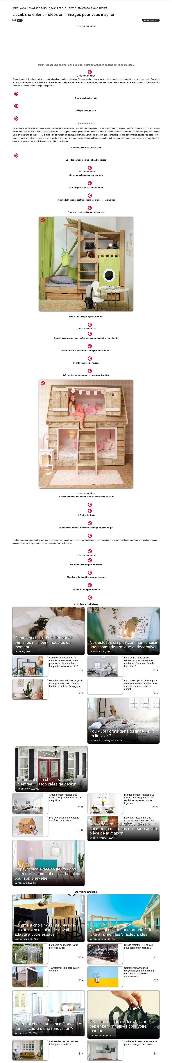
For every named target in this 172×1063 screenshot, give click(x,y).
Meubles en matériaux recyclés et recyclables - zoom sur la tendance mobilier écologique (66, 683)
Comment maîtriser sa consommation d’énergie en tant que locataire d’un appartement (139, 972)
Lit (16, 652)
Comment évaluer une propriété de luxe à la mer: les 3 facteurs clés (120, 932)
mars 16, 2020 (29, 883)
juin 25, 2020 (115, 740)
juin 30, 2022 (105, 652)
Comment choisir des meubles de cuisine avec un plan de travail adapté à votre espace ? (45, 930)
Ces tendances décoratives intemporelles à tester (63, 1043)
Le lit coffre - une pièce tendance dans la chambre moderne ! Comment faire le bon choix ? (139, 661)
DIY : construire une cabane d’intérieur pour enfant (64, 819)
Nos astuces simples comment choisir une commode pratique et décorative (123, 644)
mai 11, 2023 (24, 652)
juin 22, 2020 (33, 789)
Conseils (93, 1035)
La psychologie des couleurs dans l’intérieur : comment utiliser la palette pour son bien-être (48, 873)
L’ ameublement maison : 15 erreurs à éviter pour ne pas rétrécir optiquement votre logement (139, 799)
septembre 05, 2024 (107, 939)
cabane (33, 79)
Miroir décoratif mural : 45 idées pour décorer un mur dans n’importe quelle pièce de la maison (123, 828)
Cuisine (18, 939)
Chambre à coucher (98, 740)
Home (15, 8)
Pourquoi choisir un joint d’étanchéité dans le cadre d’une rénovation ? (48, 1026)
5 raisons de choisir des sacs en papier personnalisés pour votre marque (118, 1026)
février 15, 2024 (30, 1033)
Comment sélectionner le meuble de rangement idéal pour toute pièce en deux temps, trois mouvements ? (63, 661)
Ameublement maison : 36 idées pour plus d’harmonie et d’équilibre (65, 797)
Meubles (93, 652)
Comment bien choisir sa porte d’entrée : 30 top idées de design (46, 781)
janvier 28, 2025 (30, 939)
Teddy (146, 20)
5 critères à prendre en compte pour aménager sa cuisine (140, 1043)
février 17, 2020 (106, 838)
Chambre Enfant (37, 8)
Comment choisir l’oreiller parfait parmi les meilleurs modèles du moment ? (44, 642)
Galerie (86, 70)
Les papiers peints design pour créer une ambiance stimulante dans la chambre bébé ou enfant (140, 684)
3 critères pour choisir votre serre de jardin (63, 946)
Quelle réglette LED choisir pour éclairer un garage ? (138, 946)
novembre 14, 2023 (108, 1035)
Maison (23, 8)
